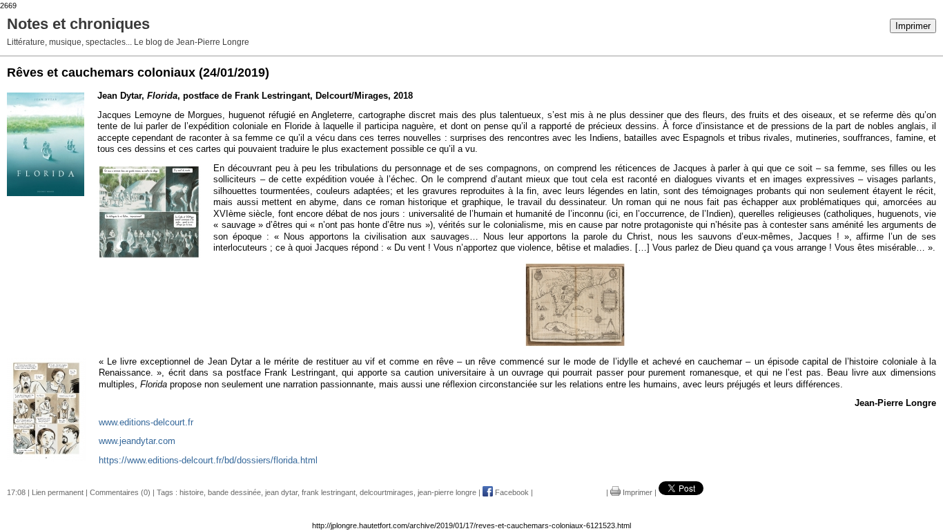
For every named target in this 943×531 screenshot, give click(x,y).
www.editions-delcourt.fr (146, 422)
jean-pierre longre (447, 492)
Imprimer (913, 26)
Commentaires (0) (120, 492)
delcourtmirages (387, 492)
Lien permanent (58, 492)
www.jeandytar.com (137, 441)
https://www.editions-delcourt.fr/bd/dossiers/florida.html (208, 460)
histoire (191, 492)
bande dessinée (234, 492)
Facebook (511, 492)
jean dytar (281, 492)
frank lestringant (329, 492)
